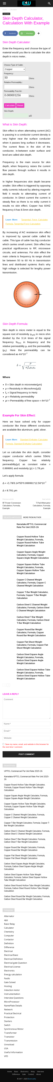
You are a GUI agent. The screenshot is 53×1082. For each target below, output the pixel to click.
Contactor (9, 939)
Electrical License (12, 966)
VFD (6, 1056)
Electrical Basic (11, 955)
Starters (8, 1021)
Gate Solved (9, 982)
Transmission (10, 1040)
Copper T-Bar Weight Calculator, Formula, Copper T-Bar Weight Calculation (32, 595)
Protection (9, 1017)
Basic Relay (9, 924)
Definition (9, 943)
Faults (7, 978)
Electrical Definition (13, 959)
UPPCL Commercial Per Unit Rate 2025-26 (23, 771)
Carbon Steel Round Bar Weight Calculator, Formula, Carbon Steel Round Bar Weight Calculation (27, 897)
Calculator (13, 10)
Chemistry (9, 931)
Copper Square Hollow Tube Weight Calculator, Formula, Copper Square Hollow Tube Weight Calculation (25, 806)
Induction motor (12, 990)
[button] (49, 3)
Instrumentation (12, 994)
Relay (33, 1071)
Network (8, 1009)
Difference (9, 947)
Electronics (9, 970)
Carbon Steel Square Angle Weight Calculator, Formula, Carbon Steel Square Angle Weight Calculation (24, 866)
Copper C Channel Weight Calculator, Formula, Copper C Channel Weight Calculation (31, 582)
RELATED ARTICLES (12, 517)
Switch (7, 1025)
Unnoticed (9, 1044)
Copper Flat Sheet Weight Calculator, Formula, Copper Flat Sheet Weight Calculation (32, 645)
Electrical (8, 951)
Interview (40, 1071)
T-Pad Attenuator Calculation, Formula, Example (41, 505)
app (6, 920)
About (38, 1074)
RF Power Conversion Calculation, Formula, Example (12, 505)
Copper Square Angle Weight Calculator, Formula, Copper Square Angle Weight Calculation (33, 555)
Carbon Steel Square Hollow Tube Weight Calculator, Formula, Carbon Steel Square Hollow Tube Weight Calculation (25, 877)
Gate (24, 1074)
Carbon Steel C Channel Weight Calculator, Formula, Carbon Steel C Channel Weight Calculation (33, 607)
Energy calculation (13, 974)
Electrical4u (32, 1079)
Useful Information (13, 1052)
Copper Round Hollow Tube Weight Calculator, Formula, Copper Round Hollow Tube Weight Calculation (24, 787)
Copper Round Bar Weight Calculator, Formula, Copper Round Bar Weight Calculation (31, 632)
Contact (31, 1074)
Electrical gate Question (15, 962)
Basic (16, 1071)
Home (5, 10)
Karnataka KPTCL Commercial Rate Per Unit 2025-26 (26, 778)
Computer (9, 935)
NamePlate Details (13, 1005)
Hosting (8, 986)
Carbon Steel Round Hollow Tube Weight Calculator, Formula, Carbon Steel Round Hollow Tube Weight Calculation (27, 888)
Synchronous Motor (14, 1029)
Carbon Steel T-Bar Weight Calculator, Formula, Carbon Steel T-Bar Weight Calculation (33, 620)
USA (6, 1048)
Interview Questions (14, 997)
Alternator (9, 916)
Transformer (10, 1032)
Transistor (9, 1036)
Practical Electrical (12, 1013)
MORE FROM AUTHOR (32, 517)
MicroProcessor (11, 1001)
